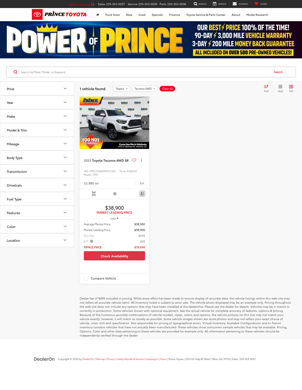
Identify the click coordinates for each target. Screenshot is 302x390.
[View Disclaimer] (115, 193)
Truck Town (112, 15)
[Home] (97, 14)
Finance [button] (174, 15)
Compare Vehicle (103, 278)
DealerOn (87, 359)
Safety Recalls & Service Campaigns (137, 359)
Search (278, 72)
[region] (114, 235)
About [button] (236, 15)
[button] (145, 123)
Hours (163, 359)
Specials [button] (157, 15)
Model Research (257, 15)
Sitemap (100, 359)
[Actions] (141, 160)
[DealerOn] (44, 359)
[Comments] (142, 193)
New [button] (129, 15)
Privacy (111, 359)
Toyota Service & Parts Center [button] (205, 15)
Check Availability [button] (114, 255)
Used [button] (141, 15)
